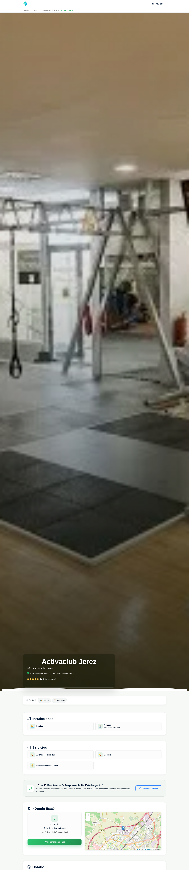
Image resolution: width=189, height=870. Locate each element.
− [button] (88, 819)
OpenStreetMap (148, 849)
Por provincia (157, 4)
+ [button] (88, 815)
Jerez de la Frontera (49, 10)
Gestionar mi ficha (150, 788)
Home (26, 10)
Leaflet (138, 849)
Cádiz (35, 10)
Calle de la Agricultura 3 (55, 828)
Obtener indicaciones (55, 842)
